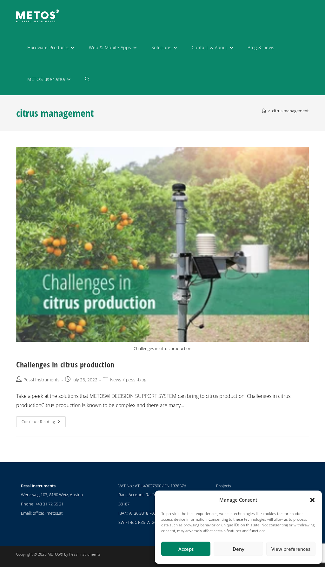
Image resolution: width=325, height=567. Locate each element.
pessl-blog (136, 380)
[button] (312, 500)
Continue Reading (44, 420)
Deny (238, 549)
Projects (223, 486)
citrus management (290, 111)
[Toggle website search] (87, 79)
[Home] (264, 111)
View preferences (290, 549)
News (115, 380)
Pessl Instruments (41, 380)
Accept (186, 549)
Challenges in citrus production (65, 364)
